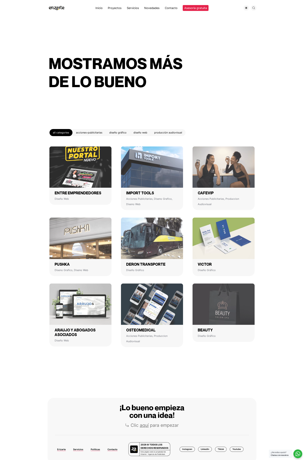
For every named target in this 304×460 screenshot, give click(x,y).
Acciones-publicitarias (89, 132)
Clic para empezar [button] (155, 425)
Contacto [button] (112, 449)
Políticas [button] (95, 449)
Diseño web (140, 132)
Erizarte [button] (61, 449)
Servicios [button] (78, 449)
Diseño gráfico (118, 132)
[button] (187, 449)
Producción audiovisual (168, 132)
